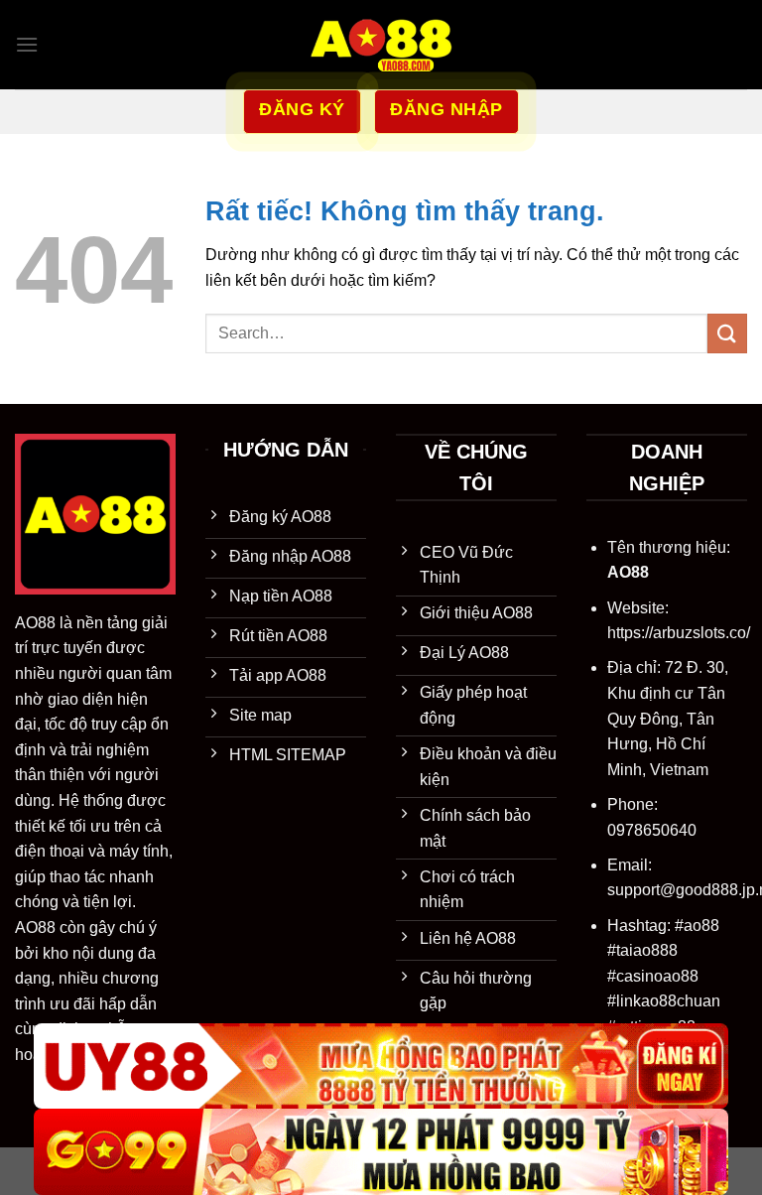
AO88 (35, 622)
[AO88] (381, 44)
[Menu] (27, 44)
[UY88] (381, 1066)
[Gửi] (727, 333)
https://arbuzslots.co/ (678, 632)
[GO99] (381, 1152)
